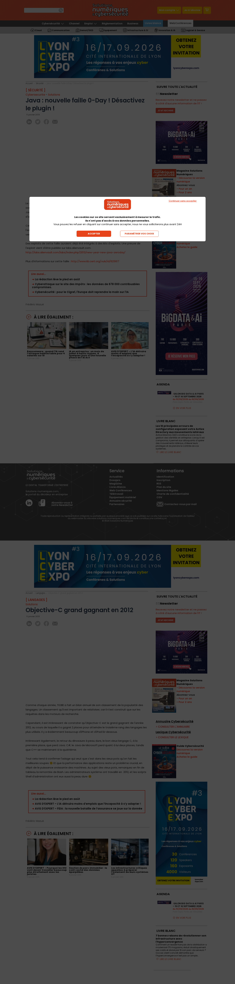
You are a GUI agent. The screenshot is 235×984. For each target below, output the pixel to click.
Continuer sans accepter (183, 200)
